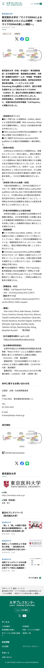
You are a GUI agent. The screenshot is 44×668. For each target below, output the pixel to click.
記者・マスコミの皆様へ (32, 630)
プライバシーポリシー (31, 646)
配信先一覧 (27, 633)
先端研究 (17, 34)
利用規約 (26, 626)
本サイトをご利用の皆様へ (11, 634)
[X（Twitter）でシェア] (17, 39)
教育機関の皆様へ (8, 630)
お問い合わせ (7, 657)
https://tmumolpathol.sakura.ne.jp (19, 339)
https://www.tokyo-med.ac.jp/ (13, 495)
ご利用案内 (6, 626)
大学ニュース (7, 34)
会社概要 (5, 646)
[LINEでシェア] (27, 39)
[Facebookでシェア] (22, 39)
